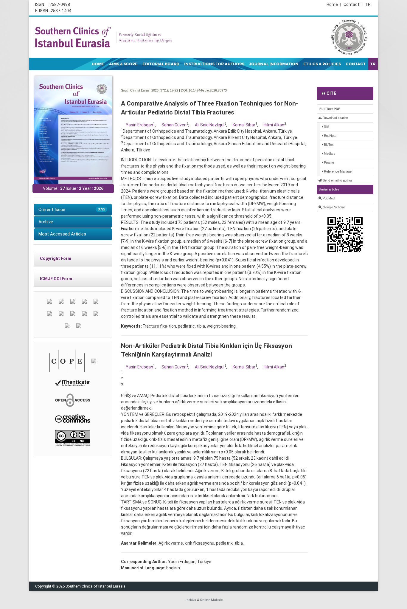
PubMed (328, 198)
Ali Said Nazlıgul (209, 125)
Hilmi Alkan (274, 125)
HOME (98, 64)
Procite (328, 162)
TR (368, 4)
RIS (326, 126)
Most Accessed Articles (62, 234)
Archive (45, 221)
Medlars (329, 153)
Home (334, 4)
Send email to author (337, 180)
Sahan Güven (174, 125)
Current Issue (71, 209)
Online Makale (211, 600)
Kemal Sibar (244, 125)
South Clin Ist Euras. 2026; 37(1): (145, 90)
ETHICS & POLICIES (322, 64)
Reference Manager (338, 171)
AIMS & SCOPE (123, 64)
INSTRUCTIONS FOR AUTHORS (214, 64)
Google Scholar (333, 207)
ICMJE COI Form (56, 278)
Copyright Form (55, 258)
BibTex (328, 144)
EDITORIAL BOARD (160, 64)
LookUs (190, 600)
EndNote (329, 135)
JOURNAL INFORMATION (274, 64)
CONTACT (356, 64)
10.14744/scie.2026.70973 (208, 90)
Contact (353, 4)
